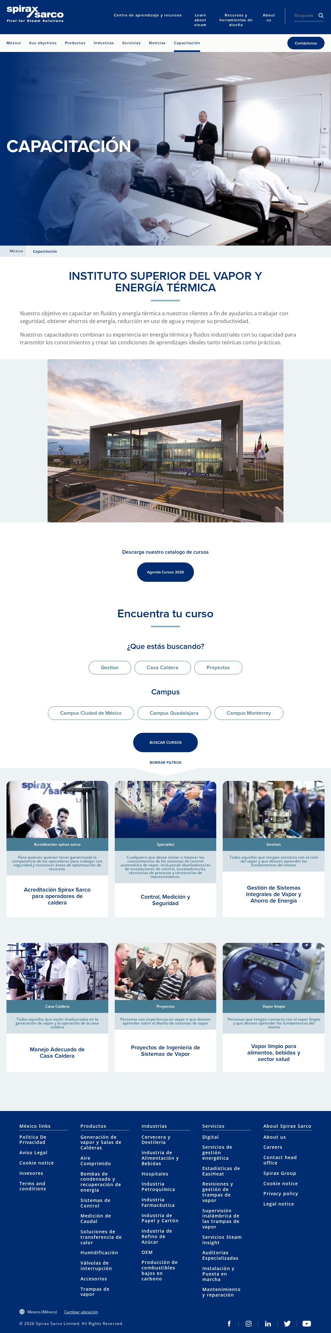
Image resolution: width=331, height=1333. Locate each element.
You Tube (307, 1324)
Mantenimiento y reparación (221, 1292)
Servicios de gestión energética (217, 1152)
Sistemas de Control (95, 1203)
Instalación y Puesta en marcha (218, 1273)
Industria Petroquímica (158, 1186)
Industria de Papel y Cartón (160, 1218)
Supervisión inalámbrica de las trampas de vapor (221, 1218)
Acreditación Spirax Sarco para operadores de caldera (57, 896)
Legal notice (278, 1204)
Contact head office (280, 1160)
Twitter (287, 1324)
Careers (273, 1147)
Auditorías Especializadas (220, 1255)
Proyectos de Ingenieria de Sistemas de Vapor (165, 1050)
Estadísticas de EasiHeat (221, 1171)
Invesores (31, 1173)
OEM (147, 1252)
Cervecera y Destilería (156, 1140)
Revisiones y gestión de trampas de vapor (217, 1192)
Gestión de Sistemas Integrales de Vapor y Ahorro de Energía (273, 894)
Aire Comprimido (95, 1160)
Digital (210, 1137)
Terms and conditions (32, 1186)
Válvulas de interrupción (96, 1265)
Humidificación (99, 1252)
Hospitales (155, 1174)
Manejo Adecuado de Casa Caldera (57, 1052)
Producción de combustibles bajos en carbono (160, 1270)
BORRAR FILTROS (165, 762)
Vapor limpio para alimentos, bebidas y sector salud (273, 1052)
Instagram (248, 1324)
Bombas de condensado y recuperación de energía (100, 1182)
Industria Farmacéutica (158, 1202)
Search (321, 15)
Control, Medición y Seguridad (165, 900)
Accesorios (93, 1279)
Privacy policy (280, 1193)
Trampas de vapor (95, 1292)
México (16, 251)
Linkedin (268, 1324)
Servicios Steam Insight (222, 1240)
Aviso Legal (33, 1152)
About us (274, 1137)
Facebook (229, 1324)
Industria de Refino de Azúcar (157, 1236)
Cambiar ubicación (81, 1312)
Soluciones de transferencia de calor (101, 1237)
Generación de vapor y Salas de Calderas (101, 1142)
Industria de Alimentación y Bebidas (160, 1157)
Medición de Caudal (95, 1218)
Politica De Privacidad (33, 1140)
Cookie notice (36, 1163)
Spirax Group (279, 1173)
